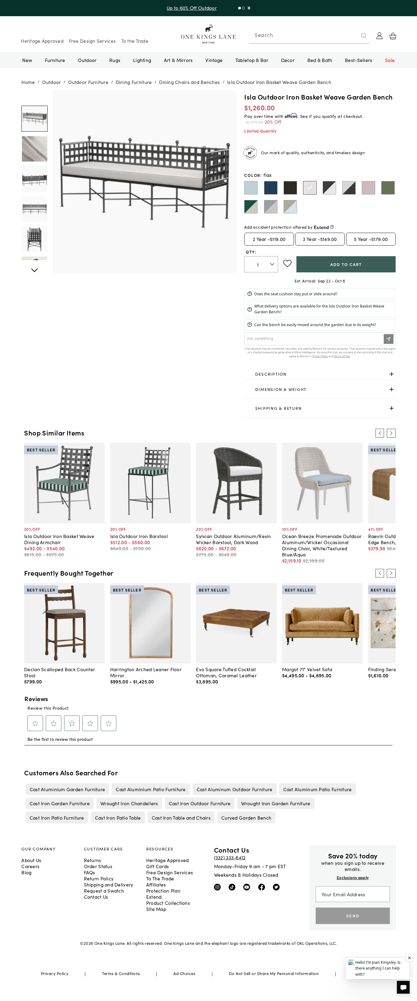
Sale (390, 59)
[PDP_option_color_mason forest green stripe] (251, 206)
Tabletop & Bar (251, 59)
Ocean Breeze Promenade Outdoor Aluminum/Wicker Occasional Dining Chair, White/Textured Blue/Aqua (321, 545)
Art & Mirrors (178, 59)
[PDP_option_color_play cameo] (368, 188)
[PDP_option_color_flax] (310, 188)
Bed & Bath (319, 59)
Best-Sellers (358, 59)
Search (264, 35)
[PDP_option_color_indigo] (270, 188)
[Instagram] (218, 886)
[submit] (364, 35)
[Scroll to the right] (391, 433)
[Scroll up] (34, 267)
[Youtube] (248, 886)
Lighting (142, 59)
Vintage (214, 59)
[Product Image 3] (34, 209)
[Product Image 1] (34, 149)
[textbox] (261, 264)
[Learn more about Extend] (332, 227)
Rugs (114, 59)
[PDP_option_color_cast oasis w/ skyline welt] (290, 206)
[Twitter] (277, 886)
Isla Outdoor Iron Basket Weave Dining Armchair (59, 539)
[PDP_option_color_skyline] (251, 188)
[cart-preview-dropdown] (393, 36)
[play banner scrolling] (249, 8)
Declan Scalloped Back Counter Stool (59, 672)
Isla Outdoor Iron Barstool (139, 536)
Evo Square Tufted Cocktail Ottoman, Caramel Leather (226, 672)
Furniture (55, 59)
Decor (288, 59)
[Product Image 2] (34, 179)
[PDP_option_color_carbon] (290, 188)
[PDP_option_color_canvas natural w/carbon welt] (349, 188)
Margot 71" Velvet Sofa (307, 669)
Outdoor (87, 59)
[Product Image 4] (34, 239)
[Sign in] (379, 35)
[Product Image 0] (34, 119)
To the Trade (134, 41)
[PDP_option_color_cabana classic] (329, 188)
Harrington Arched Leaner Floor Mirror (146, 672)
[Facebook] (263, 886)
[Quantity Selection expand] (272, 264)
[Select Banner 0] (239, 8)
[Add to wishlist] (287, 264)
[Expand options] (391, 374)
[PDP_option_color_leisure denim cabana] (270, 206)
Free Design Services (92, 41)
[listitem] (67, 789)
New (27, 59)
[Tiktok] (233, 886)
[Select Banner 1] (243, 8)
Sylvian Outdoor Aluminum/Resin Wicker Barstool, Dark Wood (233, 539)
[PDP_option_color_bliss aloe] (388, 188)
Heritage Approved (42, 41)
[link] (319, 374)
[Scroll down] (34, 97)
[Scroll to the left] (379, 433)
